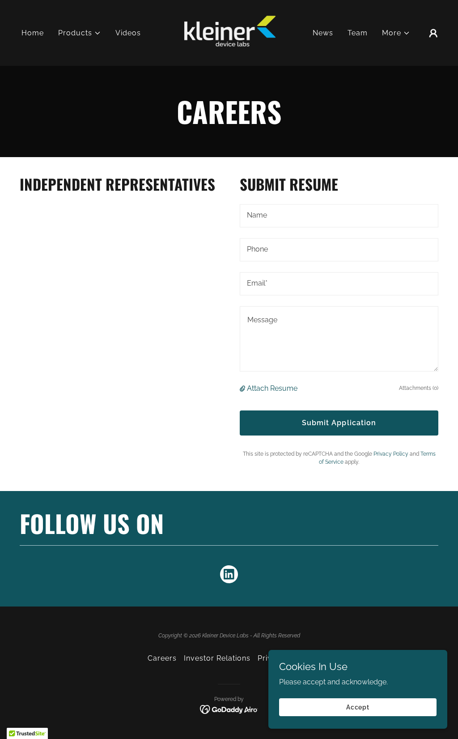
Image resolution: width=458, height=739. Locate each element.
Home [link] (32, 33)
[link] (229, 32)
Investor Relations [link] (217, 658)
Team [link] (358, 33)
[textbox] (339, 215)
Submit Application (339, 423)
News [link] (323, 33)
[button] (79, 33)
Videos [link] (128, 33)
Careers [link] (162, 658)
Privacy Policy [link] (390, 454)
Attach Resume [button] (272, 388)
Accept (357, 706)
